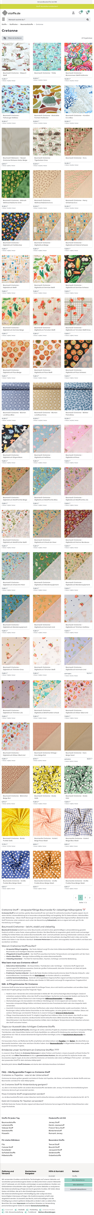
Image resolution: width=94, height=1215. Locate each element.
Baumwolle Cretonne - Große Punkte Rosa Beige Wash (77, 882)
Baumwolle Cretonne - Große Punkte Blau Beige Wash (14, 882)
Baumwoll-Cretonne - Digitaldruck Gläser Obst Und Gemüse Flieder (77, 712)
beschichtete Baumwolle (73, 1034)
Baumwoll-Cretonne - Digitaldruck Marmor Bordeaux (77, 541)
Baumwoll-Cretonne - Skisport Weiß (14, 74)
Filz (3, 1144)
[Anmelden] (73, 13)
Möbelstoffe (7, 1155)
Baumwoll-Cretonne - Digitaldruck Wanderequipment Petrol (15, 626)
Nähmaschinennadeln (53, 998)
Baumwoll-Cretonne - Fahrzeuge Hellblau (11, 117)
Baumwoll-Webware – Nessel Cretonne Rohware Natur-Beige (15, 159)
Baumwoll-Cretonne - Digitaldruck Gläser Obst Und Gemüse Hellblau (14, 754)
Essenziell (9, 1210)
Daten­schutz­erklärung (39, 1206)
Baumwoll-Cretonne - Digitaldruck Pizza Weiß (43, 371)
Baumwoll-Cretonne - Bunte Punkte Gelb (14, 840)
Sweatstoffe (7, 1131)
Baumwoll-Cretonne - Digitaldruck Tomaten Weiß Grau (78, 329)
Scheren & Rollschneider (65, 1013)
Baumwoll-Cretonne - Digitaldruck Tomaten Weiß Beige (44, 329)
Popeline (62, 1041)
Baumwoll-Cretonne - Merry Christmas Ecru (76, 202)
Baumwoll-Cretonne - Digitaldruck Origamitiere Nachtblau (12, 456)
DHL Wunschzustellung (14, 1212)
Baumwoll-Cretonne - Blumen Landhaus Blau (14, 414)
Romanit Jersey (55, 1133)
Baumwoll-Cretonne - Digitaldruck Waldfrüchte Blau (46, 499)
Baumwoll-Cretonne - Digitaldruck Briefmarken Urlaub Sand (46, 712)
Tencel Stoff (54, 1144)
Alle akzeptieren (78, 1180)
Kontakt (52, 1176)
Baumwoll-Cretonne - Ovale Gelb (45, 797)
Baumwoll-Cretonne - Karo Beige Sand (76, 754)
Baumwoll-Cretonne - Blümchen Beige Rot (15, 797)
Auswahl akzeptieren (78, 1189)
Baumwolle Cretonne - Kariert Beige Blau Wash (77, 840)
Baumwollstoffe (26, 24)
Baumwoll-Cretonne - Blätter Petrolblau (77, 414)
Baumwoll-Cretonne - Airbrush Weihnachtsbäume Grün (14, 202)
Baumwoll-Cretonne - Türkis (45, 73)
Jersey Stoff (54, 1122)
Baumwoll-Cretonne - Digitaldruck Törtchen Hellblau (77, 626)
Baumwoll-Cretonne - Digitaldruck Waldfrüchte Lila (77, 499)
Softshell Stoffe (8, 1153)
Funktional (32, 1212)
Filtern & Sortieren (15, 38)
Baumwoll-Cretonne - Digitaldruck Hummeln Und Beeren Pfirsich (44, 626)
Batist (72, 1041)
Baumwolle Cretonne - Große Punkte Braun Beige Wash (45, 882)
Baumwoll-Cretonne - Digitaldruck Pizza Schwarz (76, 371)
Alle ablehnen (78, 1185)
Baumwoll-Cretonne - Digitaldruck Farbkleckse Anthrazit (12, 244)
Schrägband (40, 975)
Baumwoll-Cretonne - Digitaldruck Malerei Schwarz (77, 244)
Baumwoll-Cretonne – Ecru (76, 158)
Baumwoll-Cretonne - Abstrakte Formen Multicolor (46, 117)
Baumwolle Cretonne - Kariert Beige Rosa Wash (45, 840)
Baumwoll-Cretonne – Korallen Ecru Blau (78, 117)
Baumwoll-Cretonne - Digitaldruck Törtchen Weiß (44, 668)
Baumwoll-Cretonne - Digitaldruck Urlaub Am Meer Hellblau (14, 584)
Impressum (21, 1203)
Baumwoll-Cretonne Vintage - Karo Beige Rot (46, 754)
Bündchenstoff (55, 1131)
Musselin (5, 1133)
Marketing (34, 1210)
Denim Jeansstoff (56, 1125)
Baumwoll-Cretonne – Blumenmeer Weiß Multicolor (77, 74)
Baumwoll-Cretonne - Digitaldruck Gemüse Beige (13, 329)
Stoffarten (13, 24)
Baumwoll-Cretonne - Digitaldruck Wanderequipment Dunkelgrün (46, 584)
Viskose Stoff (7, 1128)
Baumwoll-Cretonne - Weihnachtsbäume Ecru (43, 202)
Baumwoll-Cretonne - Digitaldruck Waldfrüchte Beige (15, 499)
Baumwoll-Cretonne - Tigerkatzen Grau (42, 159)
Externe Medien (49, 1210)
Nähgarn (69, 998)
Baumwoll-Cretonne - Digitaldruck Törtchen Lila (13, 712)
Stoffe (4, 24)
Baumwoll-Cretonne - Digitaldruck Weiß (11, 286)
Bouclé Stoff (54, 1147)
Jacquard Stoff (55, 1150)
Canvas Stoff (7, 1147)
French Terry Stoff (56, 1128)
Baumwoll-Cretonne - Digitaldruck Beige (42, 244)
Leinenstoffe (7, 1125)
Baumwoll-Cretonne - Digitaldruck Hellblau (42, 456)
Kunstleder (6, 1150)
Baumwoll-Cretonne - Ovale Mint (76, 797)
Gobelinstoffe (55, 1155)
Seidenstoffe (54, 1153)
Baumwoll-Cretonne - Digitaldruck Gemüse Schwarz (77, 286)
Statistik (21, 1210)
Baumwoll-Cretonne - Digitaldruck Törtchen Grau (13, 668)
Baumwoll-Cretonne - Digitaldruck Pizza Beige (12, 371)
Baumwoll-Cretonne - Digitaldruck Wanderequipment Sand (78, 584)
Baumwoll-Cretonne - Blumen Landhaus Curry (45, 414)
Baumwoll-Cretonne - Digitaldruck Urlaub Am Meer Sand (45, 541)
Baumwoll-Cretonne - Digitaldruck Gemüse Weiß (44, 286)
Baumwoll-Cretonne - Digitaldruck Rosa (74, 456)
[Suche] (88, 19)
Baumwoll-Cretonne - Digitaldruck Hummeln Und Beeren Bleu (76, 668)
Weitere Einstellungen (46, 1212)
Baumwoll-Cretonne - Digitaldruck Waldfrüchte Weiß (15, 541)
